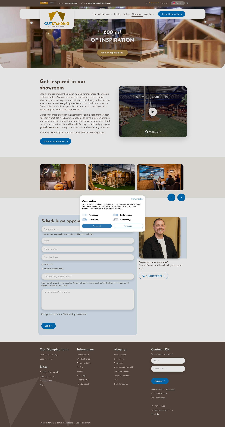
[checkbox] (84, 215)
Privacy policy (137, 199)
